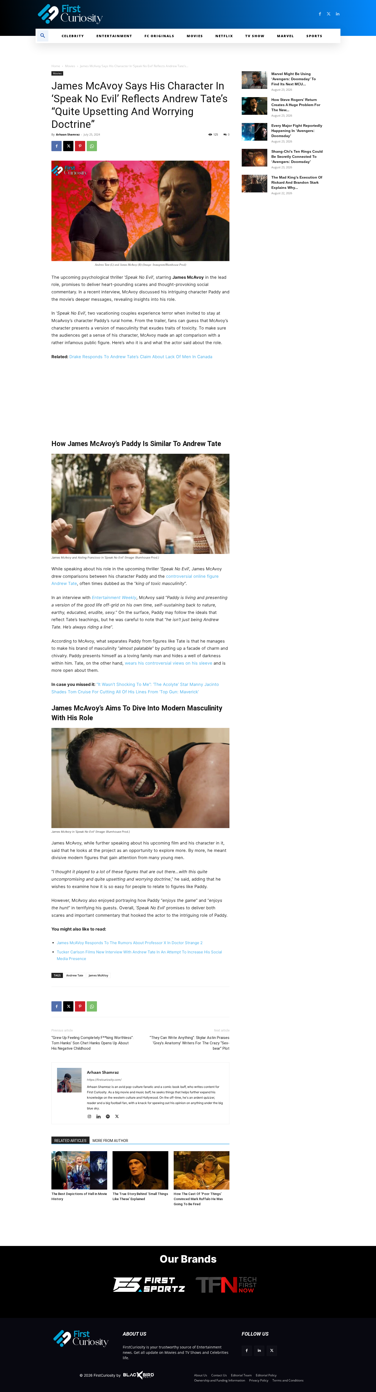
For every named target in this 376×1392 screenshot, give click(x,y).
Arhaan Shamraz (68, 134)
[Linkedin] (337, 14)
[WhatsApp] (92, 146)
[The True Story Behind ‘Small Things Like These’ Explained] (140, 1170)
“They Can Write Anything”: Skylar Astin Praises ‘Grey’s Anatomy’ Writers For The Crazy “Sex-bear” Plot (189, 1043)
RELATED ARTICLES (70, 1141)
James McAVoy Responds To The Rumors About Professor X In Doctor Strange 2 (130, 942)
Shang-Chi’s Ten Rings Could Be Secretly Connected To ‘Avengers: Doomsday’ (297, 156)
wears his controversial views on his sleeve (169, 663)
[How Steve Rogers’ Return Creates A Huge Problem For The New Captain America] (254, 106)
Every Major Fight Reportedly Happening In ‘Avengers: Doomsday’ (296, 130)
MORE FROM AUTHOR (110, 1141)
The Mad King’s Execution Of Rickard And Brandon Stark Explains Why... (296, 182)
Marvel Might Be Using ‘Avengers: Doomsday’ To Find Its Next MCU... (293, 79)
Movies (70, 66)
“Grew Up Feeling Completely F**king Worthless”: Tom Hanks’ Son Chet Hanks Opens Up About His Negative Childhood (92, 1043)
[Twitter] (329, 14)
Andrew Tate (74, 975)
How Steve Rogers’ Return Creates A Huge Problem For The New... (295, 105)
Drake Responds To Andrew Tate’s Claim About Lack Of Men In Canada (140, 356)
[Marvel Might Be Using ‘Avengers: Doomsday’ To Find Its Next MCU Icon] (254, 80)
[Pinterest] (80, 146)
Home (55, 66)
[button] (42, 36)
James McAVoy (98, 975)
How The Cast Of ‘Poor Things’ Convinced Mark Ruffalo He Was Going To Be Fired (198, 1199)
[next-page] (65, 1159)
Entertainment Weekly (114, 597)
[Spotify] (109, 1117)
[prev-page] (57, 1159)
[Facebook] (320, 14)
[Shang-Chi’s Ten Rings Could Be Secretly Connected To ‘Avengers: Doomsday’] (254, 158)
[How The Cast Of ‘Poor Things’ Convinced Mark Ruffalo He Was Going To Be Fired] (201, 1170)
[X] (68, 146)
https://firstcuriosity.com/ (104, 1079)
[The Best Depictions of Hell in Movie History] (79, 1170)
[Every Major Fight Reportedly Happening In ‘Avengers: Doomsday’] (254, 132)
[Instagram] (91, 1117)
